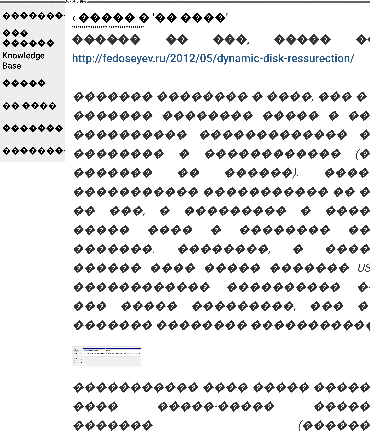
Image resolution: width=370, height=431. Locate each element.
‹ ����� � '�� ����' (150, 17)
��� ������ (28, 38)
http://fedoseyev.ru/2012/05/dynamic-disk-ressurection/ (213, 58)
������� (32, 128)
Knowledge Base (23, 60)
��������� (41, 15)
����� (24, 83)
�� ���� (29, 105)
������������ (54, 150)
